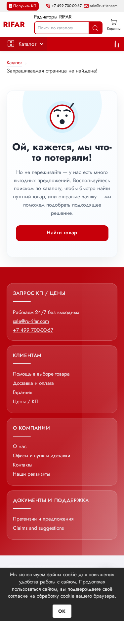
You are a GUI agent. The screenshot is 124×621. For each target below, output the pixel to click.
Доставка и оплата (33, 383)
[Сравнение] (116, 44)
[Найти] (95, 28)
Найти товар (62, 232)
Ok (62, 611)
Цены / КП (25, 401)
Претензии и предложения (43, 518)
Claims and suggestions (38, 528)
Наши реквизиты (31, 474)
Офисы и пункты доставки (41, 455)
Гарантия (22, 392)
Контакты (22, 464)
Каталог (27, 44)
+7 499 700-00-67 (67, 6)
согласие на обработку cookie (41, 596)
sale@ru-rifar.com (103, 6)
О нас (19, 446)
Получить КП (24, 6)
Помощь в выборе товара (41, 374)
